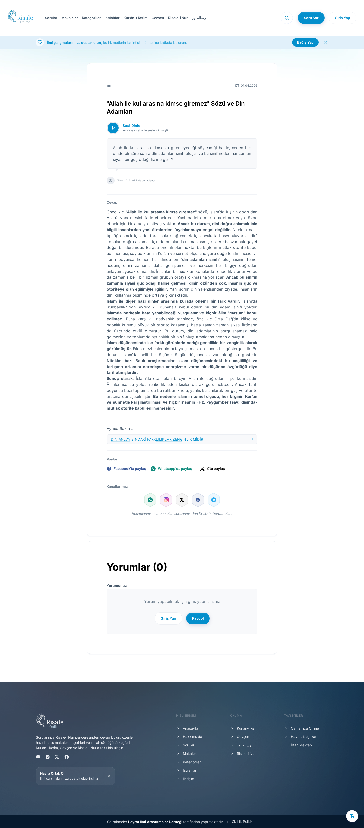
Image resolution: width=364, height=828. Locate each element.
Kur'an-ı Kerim (248, 728)
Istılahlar (112, 18)
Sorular (51, 18)
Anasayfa (190, 728)
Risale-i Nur (178, 18)
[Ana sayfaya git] (20, 18)
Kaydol (198, 618)
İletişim (188, 779)
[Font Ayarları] (352, 816)
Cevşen (158, 18)
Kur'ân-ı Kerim (136, 18)
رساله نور (199, 18)
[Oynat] (113, 128)
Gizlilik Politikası (244, 821)
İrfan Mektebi (301, 745)
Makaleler (69, 18)
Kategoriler (91, 18)
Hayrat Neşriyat (303, 737)
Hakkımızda (192, 737)
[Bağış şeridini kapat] (326, 42)
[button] (157, 18)
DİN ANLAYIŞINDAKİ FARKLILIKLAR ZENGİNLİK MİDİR (157, 439)
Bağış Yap (305, 42)
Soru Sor (311, 18)
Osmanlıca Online (305, 728)
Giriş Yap (342, 18)
